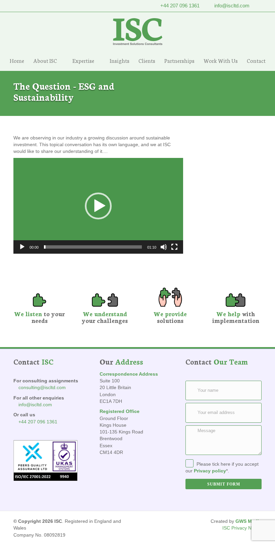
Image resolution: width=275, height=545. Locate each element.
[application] (98, 206)
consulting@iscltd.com (42, 387)
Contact (256, 60)
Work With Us (221, 60)
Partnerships (179, 60)
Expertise (83, 60)
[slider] (93, 247)
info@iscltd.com (232, 5)
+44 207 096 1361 (180, 5)
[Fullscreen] (174, 247)
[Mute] (163, 247)
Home (17, 60)
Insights (119, 60)
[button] (98, 206)
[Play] (22, 247)
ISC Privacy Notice (242, 528)
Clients (147, 60)
